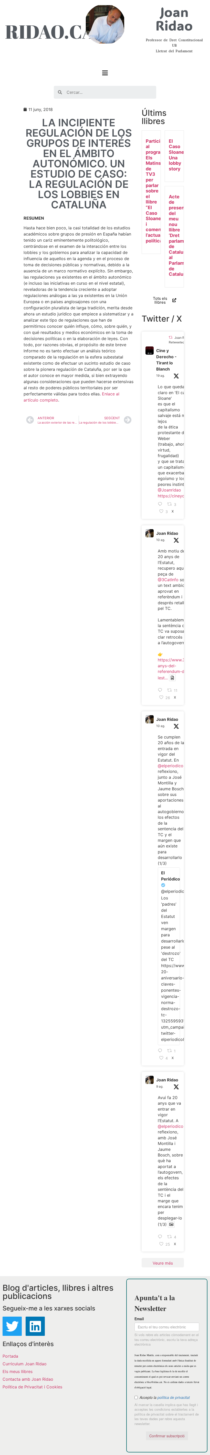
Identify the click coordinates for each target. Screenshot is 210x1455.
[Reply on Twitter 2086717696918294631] (161, 690)
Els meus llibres (18, 1371)
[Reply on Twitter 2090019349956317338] (161, 504)
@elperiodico (170, 765)
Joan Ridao (167, 533)
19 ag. (160, 375)
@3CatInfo (168, 579)
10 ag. (160, 540)
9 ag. (159, 1086)
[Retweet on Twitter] (170, 337)
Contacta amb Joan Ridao (28, 1379)
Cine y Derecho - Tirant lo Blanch (166, 360)
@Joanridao (169, 490)
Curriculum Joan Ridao (25, 1363)
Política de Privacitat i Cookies (32, 1386)
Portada (10, 1356)
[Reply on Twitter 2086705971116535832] (161, 1050)
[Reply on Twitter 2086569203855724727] (161, 1237)
